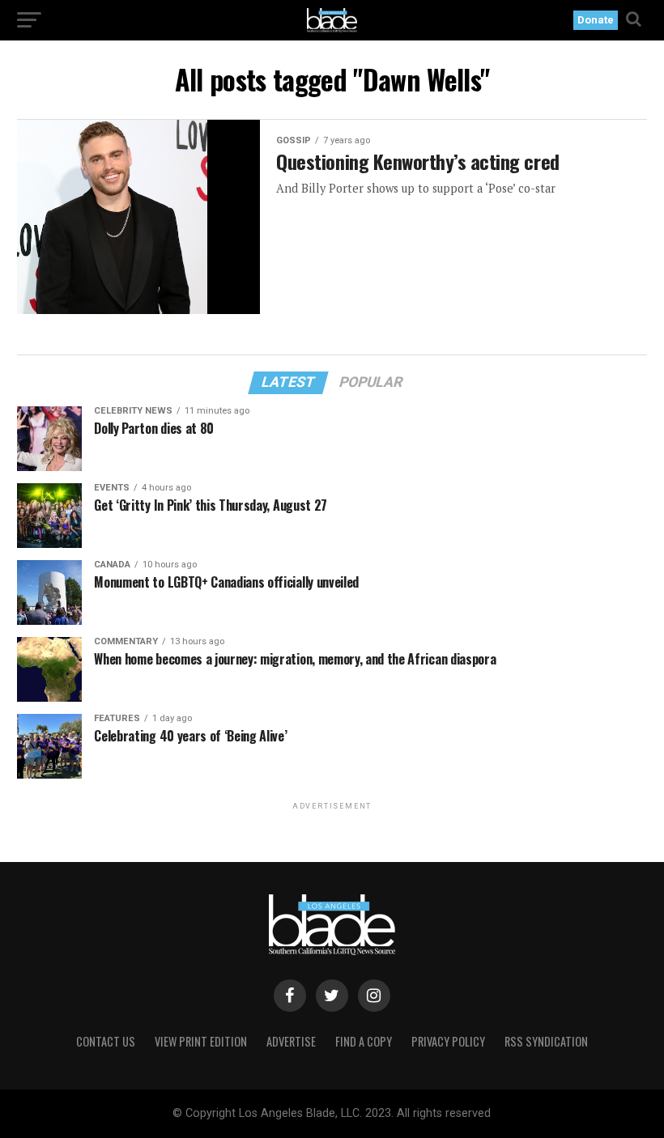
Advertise (291, 1041)
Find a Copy (363, 1041)
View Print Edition (201, 1041)
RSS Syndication (546, 1041)
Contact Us (105, 1041)
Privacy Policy (448, 1041)
